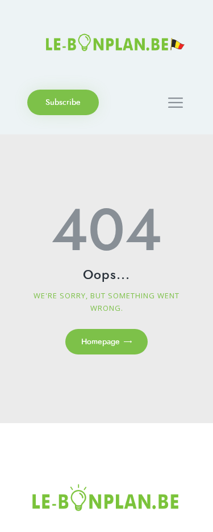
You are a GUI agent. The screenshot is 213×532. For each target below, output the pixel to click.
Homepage (100, 341)
